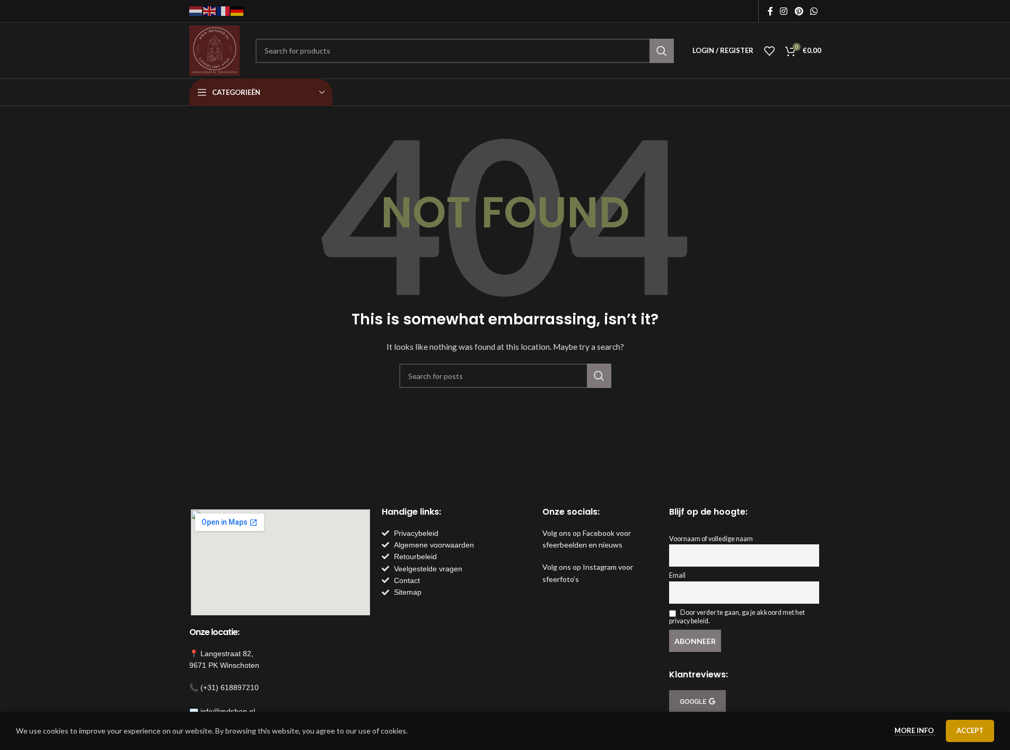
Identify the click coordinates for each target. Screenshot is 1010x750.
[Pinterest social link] (798, 11)
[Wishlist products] (769, 50)
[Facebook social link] (770, 11)
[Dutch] (196, 10)
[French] (224, 10)
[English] (210, 10)
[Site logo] (214, 49)
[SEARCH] (661, 51)
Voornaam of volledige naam (711, 539)
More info (914, 730)
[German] (237, 10)
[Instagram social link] (784, 11)
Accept (969, 730)
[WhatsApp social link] (813, 11)
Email (677, 575)
